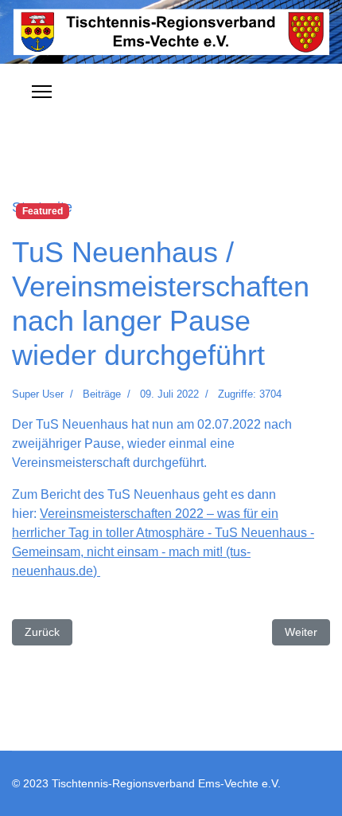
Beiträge (102, 394)
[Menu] (42, 92)
